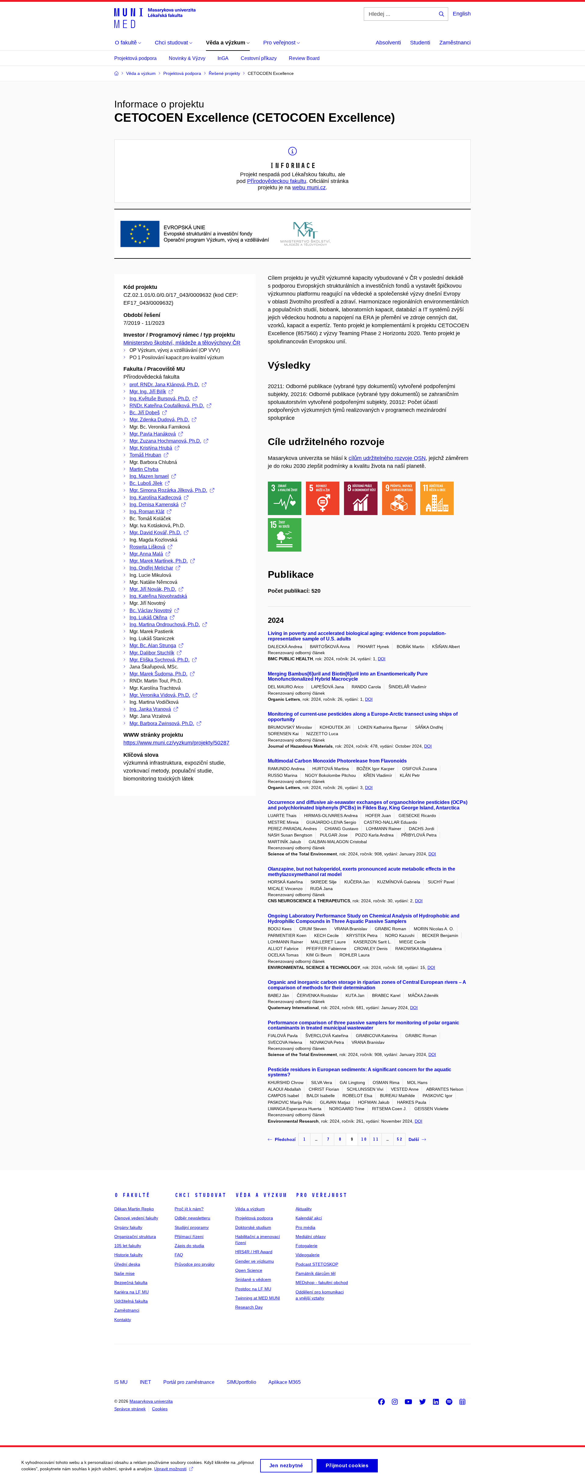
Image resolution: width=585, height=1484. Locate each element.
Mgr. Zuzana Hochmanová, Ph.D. (165, 441)
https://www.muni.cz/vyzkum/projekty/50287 (176, 743)
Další (414, 1139)
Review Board (304, 58)
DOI (381, 658)
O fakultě (132, 1195)
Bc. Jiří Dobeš (144, 412)
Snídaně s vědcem (253, 1279)
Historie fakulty (128, 1254)
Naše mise (124, 1273)
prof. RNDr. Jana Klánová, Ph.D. (164, 384)
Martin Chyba (143, 469)
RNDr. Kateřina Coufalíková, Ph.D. (166, 405)
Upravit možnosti (170, 1468)
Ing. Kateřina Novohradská (158, 596)
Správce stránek (130, 1408)
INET (145, 1382)
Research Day (249, 1307)
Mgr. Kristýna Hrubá (150, 448)
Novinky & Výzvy (187, 58)
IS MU (121, 1382)
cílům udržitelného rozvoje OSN (387, 458)
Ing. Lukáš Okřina (148, 617)
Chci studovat (200, 1195)
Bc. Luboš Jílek (145, 483)
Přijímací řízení (189, 1236)
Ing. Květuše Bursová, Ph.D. (159, 398)
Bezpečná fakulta (130, 1282)
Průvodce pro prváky (194, 1264)
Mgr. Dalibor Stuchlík (151, 652)
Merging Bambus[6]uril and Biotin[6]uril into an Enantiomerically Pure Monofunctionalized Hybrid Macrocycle (348, 676)
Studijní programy (192, 1227)
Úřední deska (127, 1264)
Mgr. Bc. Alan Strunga (152, 645)
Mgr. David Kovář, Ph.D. (155, 532)
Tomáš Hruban (145, 455)
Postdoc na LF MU (253, 1288)
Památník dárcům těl (315, 1273)
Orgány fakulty (128, 1227)
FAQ (179, 1254)
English (462, 14)
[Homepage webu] (155, 17)
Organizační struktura (135, 1236)
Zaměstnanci (455, 43)
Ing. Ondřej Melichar (151, 567)
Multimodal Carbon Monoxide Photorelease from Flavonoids (337, 760)
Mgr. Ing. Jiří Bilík (147, 391)
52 (399, 1139)
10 (364, 1139)
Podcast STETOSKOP (317, 1264)
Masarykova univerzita (151, 1401)
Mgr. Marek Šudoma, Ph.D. (158, 673)
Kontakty (122, 1319)
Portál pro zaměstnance (188, 1382)
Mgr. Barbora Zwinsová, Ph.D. (161, 723)
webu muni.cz (309, 187)
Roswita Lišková (147, 546)
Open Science (248, 1270)
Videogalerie (308, 1254)
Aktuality (304, 1208)
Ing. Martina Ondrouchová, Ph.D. (164, 624)
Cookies (160, 1408)
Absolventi (388, 43)
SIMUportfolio (241, 1382)
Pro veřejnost (321, 1195)
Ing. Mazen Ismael (149, 476)
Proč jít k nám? (189, 1208)
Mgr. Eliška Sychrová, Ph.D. (159, 659)
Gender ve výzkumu (254, 1261)
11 (376, 1139)
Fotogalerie (306, 1245)
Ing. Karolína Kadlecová (155, 497)
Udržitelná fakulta (131, 1301)
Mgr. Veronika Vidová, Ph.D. (159, 695)
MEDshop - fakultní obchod (322, 1282)
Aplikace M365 (284, 1382)
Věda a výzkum (261, 1195)
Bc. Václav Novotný (150, 610)
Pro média (305, 1227)
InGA (223, 58)
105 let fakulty (127, 1245)
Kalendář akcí (309, 1218)
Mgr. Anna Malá (146, 553)
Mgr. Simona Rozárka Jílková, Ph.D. (168, 490)
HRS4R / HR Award (253, 1251)
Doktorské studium (253, 1227)
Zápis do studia (189, 1245)
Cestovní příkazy (259, 58)
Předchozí (285, 1139)
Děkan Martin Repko (134, 1208)
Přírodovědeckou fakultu (276, 181)
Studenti (420, 43)
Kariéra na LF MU (131, 1291)
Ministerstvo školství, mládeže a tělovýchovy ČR (181, 343)
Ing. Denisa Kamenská (154, 504)
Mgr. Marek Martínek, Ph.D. (158, 560)
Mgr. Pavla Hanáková (152, 434)
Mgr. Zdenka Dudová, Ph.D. (159, 419)
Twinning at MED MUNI (257, 1298)
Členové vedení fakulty (136, 1218)
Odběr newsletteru (192, 1218)
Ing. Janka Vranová (150, 709)
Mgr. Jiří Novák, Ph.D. (152, 589)
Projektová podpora (135, 58)
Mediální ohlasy (311, 1236)
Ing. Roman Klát (146, 511)
